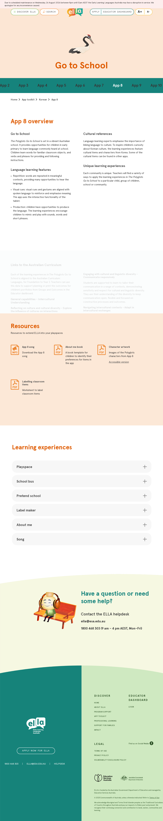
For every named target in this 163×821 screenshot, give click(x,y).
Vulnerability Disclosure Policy (110, 760)
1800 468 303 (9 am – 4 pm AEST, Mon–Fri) (111, 628)
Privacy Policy (101, 755)
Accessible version (119, 362)
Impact (97, 730)
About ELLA (99, 707)
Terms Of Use (100, 751)
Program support (102, 712)
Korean (43, 99)
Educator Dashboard (138, 698)
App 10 (156, 85)
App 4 (42, 85)
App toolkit (28, 99)
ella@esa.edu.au (93, 621)
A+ (140, 12)
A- (148, 11)
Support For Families (104, 725)
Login (131, 707)
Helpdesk (59, 764)
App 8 (118, 85)
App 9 (136, 85)
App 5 (61, 85)
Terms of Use (154, 798)
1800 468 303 (11, 764)
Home (14, 99)
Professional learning (105, 721)
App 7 (99, 85)
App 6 (80, 85)
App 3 (23, 85)
